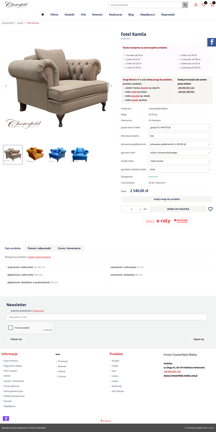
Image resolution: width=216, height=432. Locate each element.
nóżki (134, 92)
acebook (106, 420)
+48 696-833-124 (172, 371)
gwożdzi (135, 96)
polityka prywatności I (27, 310)
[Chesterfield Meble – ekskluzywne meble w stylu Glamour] (16, 5)
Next (111, 86)
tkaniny (144, 88)
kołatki (134, 100)
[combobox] (180, 127)
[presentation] (13, 248)
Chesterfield (8, 23)
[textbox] (180, 127)
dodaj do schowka (210, 209)
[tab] (13, 248)
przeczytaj (38, 310)
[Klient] (196, 5)
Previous (6, 86)
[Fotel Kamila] (59, 87)
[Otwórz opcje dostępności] (6, 418)
